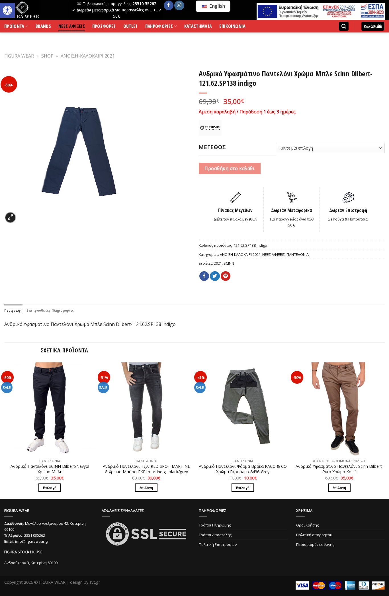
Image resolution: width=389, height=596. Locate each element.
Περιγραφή (13, 310)
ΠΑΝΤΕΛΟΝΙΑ (297, 254)
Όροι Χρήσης (307, 525)
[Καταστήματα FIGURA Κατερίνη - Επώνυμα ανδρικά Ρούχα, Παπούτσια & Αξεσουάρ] (32, 10)
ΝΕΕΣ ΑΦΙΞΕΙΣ (71, 27)
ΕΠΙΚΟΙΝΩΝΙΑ (232, 27)
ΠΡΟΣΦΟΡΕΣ (104, 27)
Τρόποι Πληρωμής (215, 525)
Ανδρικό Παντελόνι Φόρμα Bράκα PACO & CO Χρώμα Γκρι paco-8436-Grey (243, 469)
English (216, 6)
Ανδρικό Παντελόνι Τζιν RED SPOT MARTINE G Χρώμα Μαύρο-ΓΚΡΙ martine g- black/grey (146, 469)
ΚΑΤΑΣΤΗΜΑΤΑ (198, 27)
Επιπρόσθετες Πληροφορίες (50, 310)
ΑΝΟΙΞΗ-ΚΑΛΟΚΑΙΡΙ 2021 (88, 56)
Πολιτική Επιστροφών (218, 544)
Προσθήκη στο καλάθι (229, 168)
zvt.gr (94, 582)
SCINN (229, 263)
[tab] (13, 310)
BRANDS (43, 27)
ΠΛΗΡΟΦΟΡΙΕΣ (159, 27)
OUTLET (130, 27)
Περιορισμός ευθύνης (315, 544)
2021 (218, 263)
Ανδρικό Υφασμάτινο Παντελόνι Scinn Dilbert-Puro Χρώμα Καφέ (339, 469)
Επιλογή (49, 487)
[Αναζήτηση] (344, 26)
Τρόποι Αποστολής (215, 534)
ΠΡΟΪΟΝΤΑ (14, 27)
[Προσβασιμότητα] (7, 10)
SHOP (47, 56)
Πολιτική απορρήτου (314, 534)
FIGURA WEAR (19, 56)
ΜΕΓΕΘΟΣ (212, 147)
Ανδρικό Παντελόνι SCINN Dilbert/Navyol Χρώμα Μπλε (50, 469)
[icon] (168, 5)
